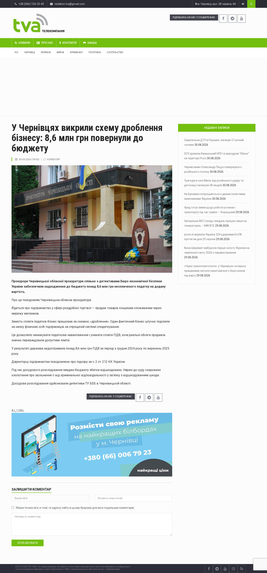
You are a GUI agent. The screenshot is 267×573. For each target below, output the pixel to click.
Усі (16, 52)
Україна (46, 52)
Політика (95, 52)
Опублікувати (27, 542)
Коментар (53, 159)
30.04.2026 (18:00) (29, 159)
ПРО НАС (47, 42)
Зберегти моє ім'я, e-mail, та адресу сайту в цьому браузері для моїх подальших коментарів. (75, 507)
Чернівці (29, 52)
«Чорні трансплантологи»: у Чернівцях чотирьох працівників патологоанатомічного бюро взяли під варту (215, 271)
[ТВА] (59, 23)
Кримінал (76, 52)
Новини (24, 42)
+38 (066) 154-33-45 (30, 3)
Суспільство (115, 52)
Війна (60, 52)
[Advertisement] (133, 86)
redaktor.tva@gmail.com (70, 3)
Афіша (92, 42)
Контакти (70, 42)
